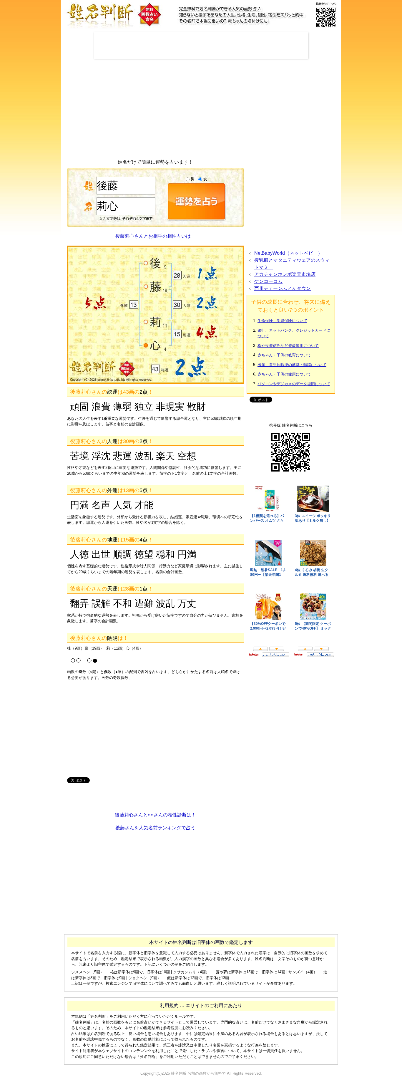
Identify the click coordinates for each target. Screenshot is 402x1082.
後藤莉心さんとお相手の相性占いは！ (155, 236)
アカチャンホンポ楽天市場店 (284, 274)
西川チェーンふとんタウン (282, 288)
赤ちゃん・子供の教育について (284, 355)
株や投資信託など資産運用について (288, 345)
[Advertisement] (201, 45)
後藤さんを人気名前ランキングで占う (155, 827)
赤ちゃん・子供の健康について (284, 374)
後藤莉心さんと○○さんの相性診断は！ (155, 814)
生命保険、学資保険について (282, 320)
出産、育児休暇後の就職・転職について (292, 365)
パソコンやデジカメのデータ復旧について (294, 384)
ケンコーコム (268, 281)
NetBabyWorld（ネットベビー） (288, 253)
